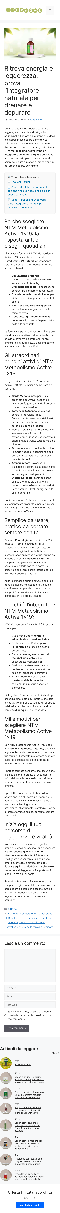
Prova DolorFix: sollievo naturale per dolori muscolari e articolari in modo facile (29, 1177)
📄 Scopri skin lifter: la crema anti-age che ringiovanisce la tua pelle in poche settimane (29, 191)
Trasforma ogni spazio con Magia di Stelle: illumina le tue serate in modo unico (28, 1161)
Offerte (12, 909)
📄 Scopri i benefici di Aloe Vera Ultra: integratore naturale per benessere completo (27, 203)
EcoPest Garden (23, 1064)
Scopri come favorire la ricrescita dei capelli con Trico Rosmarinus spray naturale (27, 1126)
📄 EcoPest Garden (19, 181)
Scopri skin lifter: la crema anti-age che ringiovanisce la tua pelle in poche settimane (29, 1080)
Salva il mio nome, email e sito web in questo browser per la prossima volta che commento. (30, 1015)
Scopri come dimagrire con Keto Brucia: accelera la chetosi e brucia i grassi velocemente (28, 1144)
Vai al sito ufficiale (30, 1205)
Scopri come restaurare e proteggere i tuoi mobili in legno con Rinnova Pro (28, 1110)
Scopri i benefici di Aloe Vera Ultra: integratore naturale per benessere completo (29, 1095)
